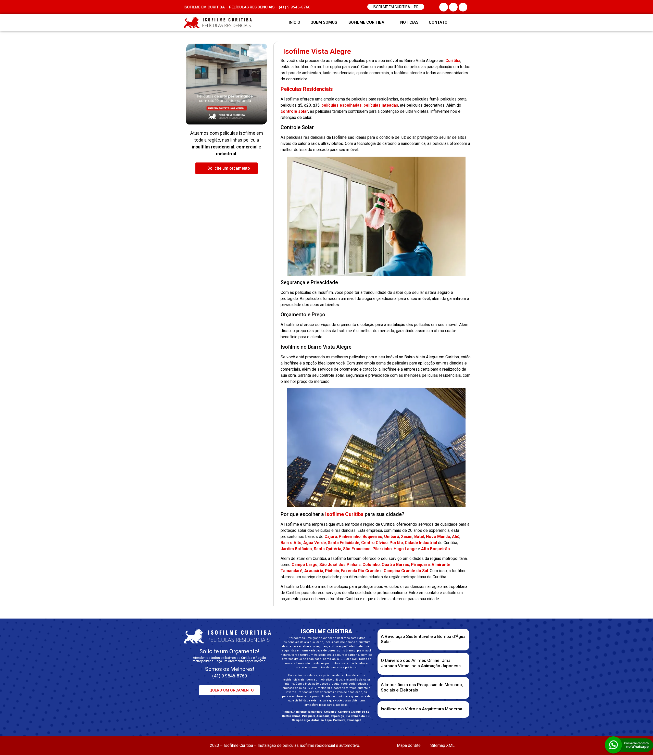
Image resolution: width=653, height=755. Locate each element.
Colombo (371, 564)
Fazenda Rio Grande (360, 570)
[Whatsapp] (463, 22)
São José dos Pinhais (340, 564)
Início (294, 22)
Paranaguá (354, 720)
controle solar (294, 111)
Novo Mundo (438, 536)
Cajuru (330, 536)
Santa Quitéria (327, 548)
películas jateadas (380, 105)
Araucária (313, 570)
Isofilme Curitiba (365, 22)
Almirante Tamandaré (308, 711)
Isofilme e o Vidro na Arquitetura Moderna (421, 708)
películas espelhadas (341, 105)
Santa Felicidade (343, 542)
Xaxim (406, 536)
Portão (396, 542)
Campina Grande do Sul (406, 570)
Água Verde (314, 542)
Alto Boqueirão (435, 548)
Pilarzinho (382, 548)
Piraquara (420, 564)
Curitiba (452, 60)
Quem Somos (323, 22)
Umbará (391, 536)
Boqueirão (372, 536)
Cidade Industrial (421, 542)
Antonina (317, 720)
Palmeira (339, 720)
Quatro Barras (395, 564)
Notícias (409, 22)
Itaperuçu (337, 716)
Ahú (455, 536)
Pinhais (332, 570)
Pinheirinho (350, 536)
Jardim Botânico (296, 548)
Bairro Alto (291, 542)
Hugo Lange (405, 548)
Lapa (328, 720)
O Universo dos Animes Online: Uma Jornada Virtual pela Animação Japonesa (421, 663)
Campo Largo (305, 564)
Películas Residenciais (307, 89)
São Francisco (357, 548)
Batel (419, 536)
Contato (438, 22)
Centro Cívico (374, 542)
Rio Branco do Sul (358, 716)
